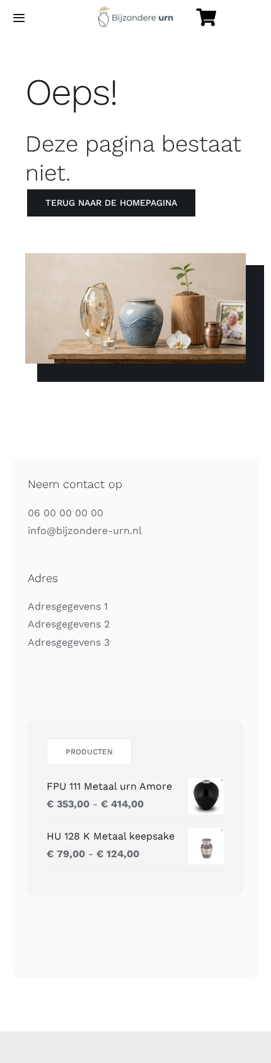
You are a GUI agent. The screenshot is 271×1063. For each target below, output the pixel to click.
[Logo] (135, 11)
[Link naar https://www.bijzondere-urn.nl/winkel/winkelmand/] (206, 17)
